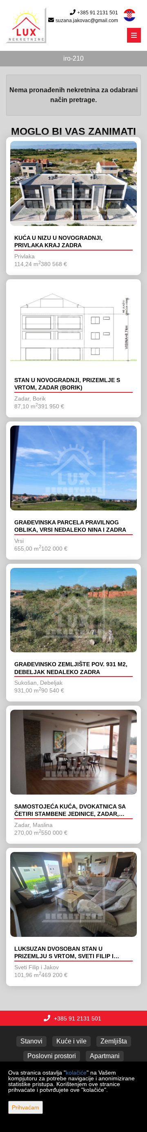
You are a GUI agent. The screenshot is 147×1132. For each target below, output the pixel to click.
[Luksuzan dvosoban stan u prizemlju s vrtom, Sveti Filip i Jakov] (73, 894)
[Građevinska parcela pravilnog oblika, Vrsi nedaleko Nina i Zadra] (73, 468)
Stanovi (31, 1041)
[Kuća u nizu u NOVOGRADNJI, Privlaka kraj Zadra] (73, 183)
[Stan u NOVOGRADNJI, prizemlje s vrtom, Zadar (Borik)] (73, 325)
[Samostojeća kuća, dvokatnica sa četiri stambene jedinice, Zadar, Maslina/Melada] (73, 752)
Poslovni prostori (51, 1055)
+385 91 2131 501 (97, 13)
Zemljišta (113, 1041)
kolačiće (76, 1072)
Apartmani (105, 1055)
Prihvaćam (25, 1107)
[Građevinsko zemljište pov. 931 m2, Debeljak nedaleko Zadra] (73, 610)
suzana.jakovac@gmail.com (87, 20)
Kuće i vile (71, 1041)
